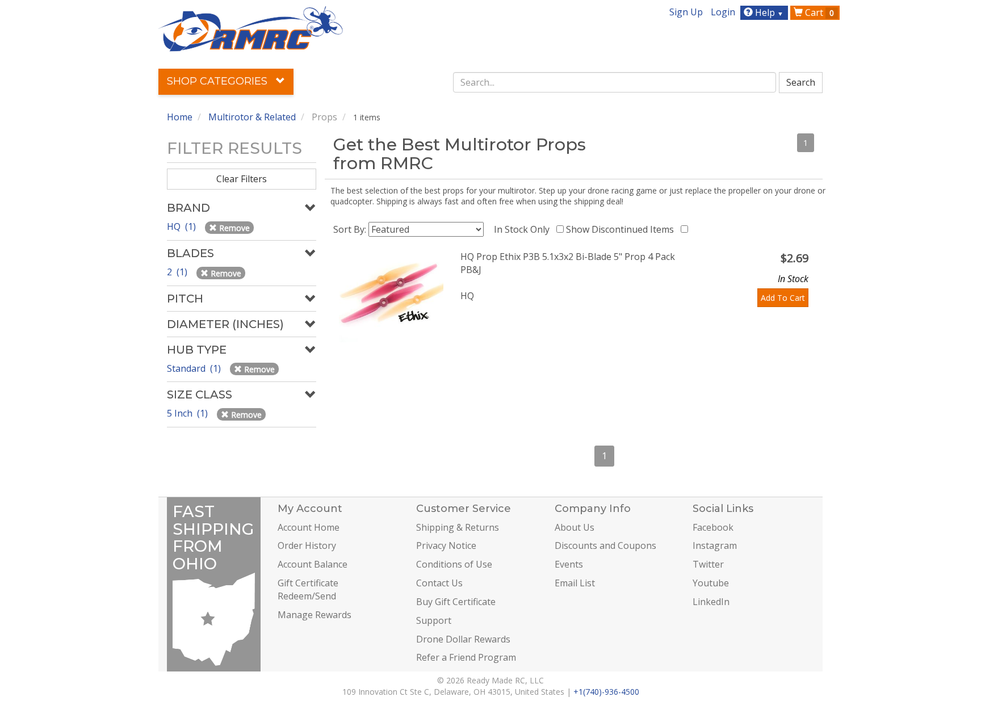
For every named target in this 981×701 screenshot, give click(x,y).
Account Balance (312, 564)
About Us (574, 527)
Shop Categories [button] (218, 81)
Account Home (308, 527)
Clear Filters (241, 179)
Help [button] (768, 12)
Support (433, 620)
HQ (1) (182, 226)
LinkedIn (711, 601)
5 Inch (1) (188, 413)
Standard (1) (195, 368)
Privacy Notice (446, 545)
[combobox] (615, 82)
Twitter (708, 564)
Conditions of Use (454, 564)
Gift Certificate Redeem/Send (308, 589)
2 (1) (178, 272)
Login (723, 12)
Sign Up (686, 12)
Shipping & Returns (457, 527)
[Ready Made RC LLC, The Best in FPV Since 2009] (250, 28)
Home (179, 117)
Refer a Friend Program (466, 657)
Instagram (715, 545)
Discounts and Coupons (605, 545)
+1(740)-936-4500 (606, 691)
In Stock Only (524, 229)
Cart (818, 12)
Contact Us (439, 583)
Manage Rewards (314, 614)
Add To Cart (783, 297)
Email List (575, 583)
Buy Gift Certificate (456, 601)
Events (569, 564)
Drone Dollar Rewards (463, 639)
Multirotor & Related (252, 117)
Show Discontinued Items (622, 229)
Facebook (713, 527)
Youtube (711, 583)
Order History (307, 545)
